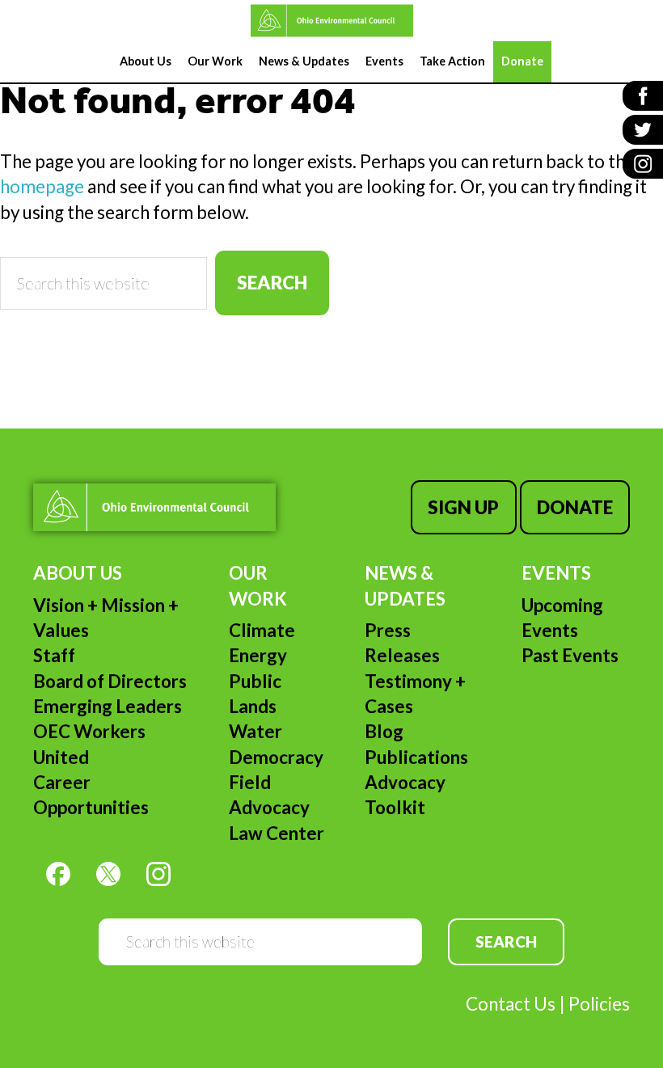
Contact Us (510, 1004)
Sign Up (463, 507)
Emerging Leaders (107, 706)
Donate (575, 507)
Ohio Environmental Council (331, 20)
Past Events (570, 655)
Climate (262, 630)
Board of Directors (110, 681)
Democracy (276, 757)
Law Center (276, 833)
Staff (54, 655)
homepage (42, 186)
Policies (599, 1004)
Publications (416, 757)
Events (556, 573)
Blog (384, 731)
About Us (77, 573)
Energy (258, 655)
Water (255, 731)
